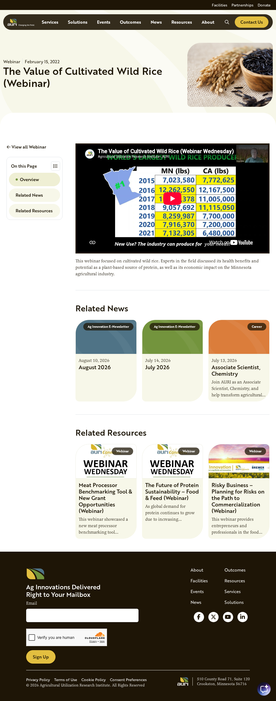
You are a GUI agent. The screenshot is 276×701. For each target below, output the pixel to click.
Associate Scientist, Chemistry (236, 370)
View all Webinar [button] (28, 147)
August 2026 (95, 367)
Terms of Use (65, 679)
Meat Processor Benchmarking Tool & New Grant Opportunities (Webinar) (105, 498)
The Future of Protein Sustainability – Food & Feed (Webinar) (172, 491)
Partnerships (242, 5)
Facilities (219, 5)
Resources (181, 22)
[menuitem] (219, 5)
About (208, 22)
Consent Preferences (128, 679)
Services (50, 22)
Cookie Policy (93, 679)
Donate (264, 5)
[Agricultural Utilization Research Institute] (21, 22)
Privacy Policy (38, 679)
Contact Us (251, 22)
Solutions (77, 22)
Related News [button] (29, 195)
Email (31, 603)
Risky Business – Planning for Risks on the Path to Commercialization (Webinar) (238, 498)
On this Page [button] (24, 166)
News (156, 22)
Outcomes (130, 22)
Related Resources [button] (34, 210)
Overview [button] (29, 179)
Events (103, 22)
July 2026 (157, 367)
